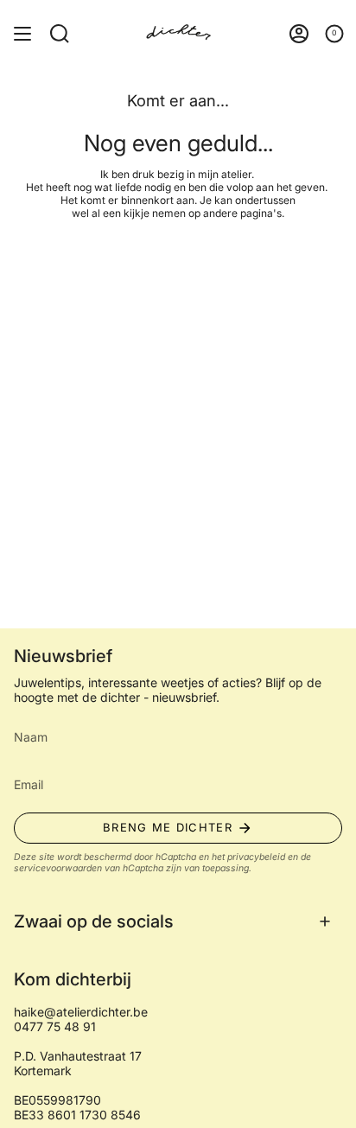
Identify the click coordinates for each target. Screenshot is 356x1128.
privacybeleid (256, 857)
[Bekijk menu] (22, 34)
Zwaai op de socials (94, 921)
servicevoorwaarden (58, 868)
